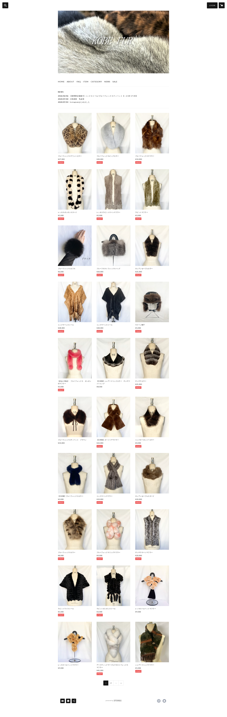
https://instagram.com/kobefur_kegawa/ (159, 701)
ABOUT (70, 81)
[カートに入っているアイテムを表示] (222, 5)
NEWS (107, 81)
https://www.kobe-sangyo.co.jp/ (164, 701)
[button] (212, 5)
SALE (115, 81)
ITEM (85, 81)
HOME (61, 81)
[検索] (5, 5)
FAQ (79, 81)
